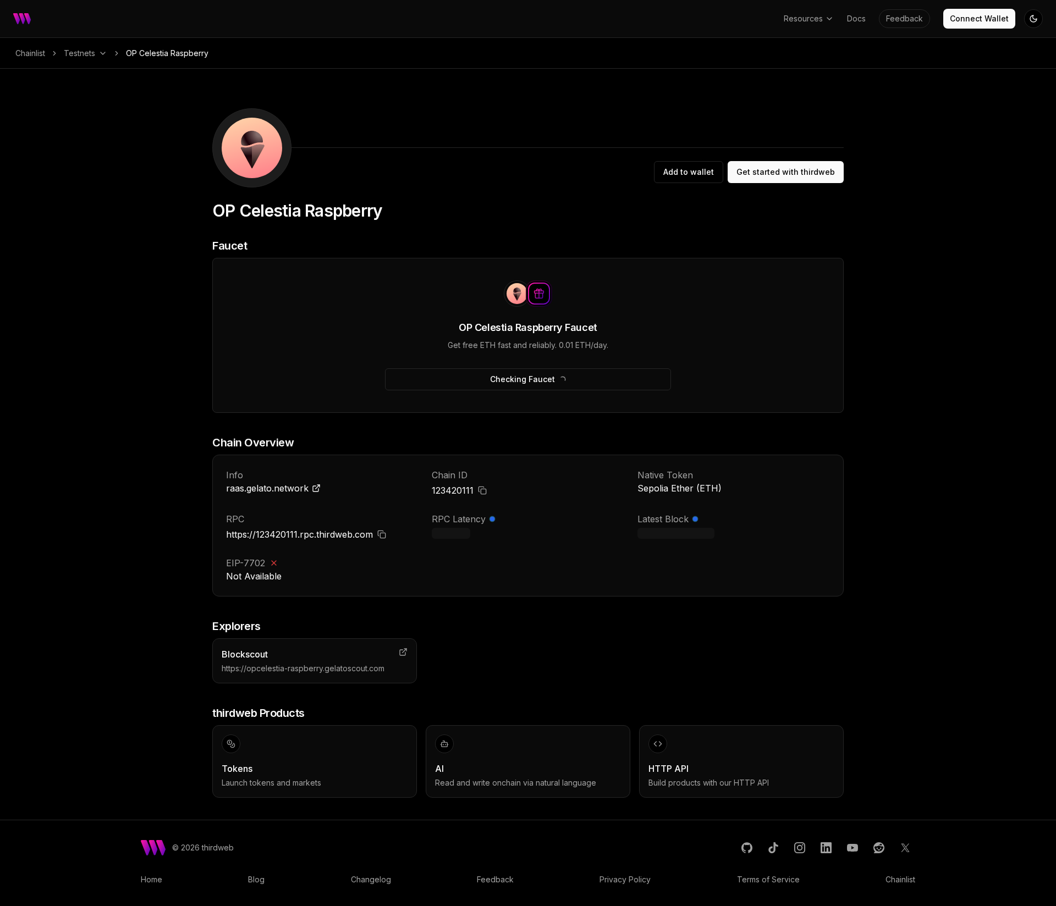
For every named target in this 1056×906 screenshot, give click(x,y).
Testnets (79, 53)
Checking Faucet (522, 379)
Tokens (237, 768)
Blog (256, 879)
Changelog (371, 879)
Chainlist (30, 53)
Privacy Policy (625, 879)
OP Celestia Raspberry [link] (167, 53)
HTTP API (668, 768)
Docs (856, 18)
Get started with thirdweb (785, 171)
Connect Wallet (979, 18)
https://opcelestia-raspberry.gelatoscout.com (303, 668)
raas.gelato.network (267, 488)
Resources (803, 18)
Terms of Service (768, 879)
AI (439, 768)
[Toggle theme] (1033, 18)
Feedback (904, 18)
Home (151, 879)
